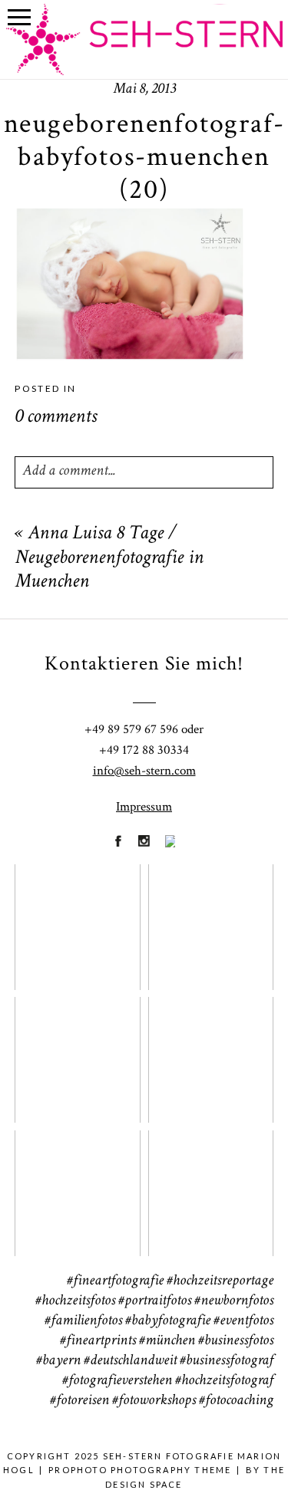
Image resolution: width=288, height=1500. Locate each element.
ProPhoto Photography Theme (139, 1470)
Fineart (76, 917)
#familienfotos (83, 1321)
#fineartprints (98, 1341)
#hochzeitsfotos (75, 1301)
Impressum (144, 806)
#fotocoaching (236, 1401)
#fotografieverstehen (117, 1381)
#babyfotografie (167, 1321)
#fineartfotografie (115, 1281)
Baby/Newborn (86, 1050)
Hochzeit (210, 917)
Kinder (210, 1050)
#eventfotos (243, 1321)
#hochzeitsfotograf (224, 1381)
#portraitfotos (154, 1301)
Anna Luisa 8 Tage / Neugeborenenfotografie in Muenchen (109, 558)
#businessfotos (235, 1341)
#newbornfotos (233, 1301)
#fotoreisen (79, 1401)
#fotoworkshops (154, 1401)
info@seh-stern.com (144, 770)
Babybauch (76, 1183)
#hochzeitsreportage (220, 1281)
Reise (210, 1183)
